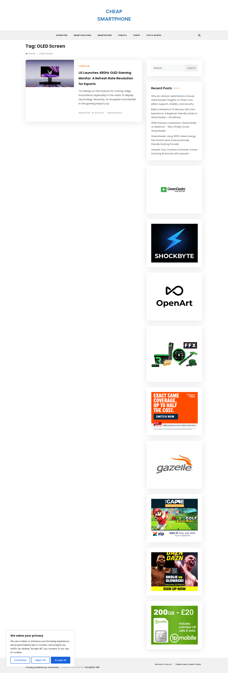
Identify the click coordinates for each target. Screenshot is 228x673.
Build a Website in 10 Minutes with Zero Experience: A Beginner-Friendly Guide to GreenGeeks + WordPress (174, 113)
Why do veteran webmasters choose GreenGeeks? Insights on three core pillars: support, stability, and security (172, 100)
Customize (20, 660)
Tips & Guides (153, 35)
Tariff (136, 35)
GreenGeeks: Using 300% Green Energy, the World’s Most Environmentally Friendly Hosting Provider (173, 140)
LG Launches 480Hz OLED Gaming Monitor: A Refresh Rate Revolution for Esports (106, 78)
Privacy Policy (163, 664)
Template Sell (91, 667)
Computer (61, 35)
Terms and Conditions (188, 664)
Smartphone (105, 35)
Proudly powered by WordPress (42, 667)
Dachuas (99, 113)
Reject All (40, 660)
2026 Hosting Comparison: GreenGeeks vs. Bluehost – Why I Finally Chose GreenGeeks (173, 126)
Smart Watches (82, 35)
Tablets (122, 35)
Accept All (60, 660)
